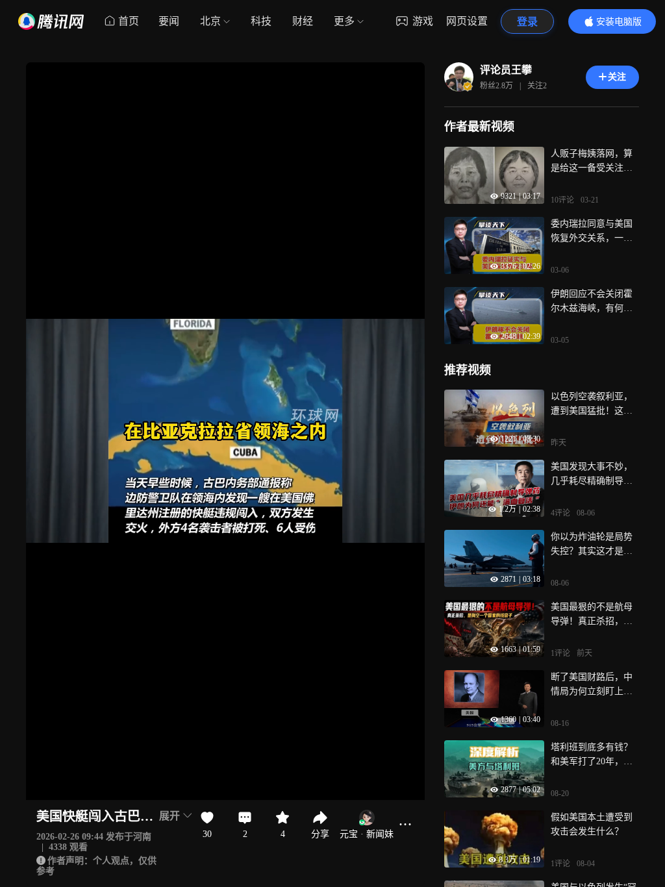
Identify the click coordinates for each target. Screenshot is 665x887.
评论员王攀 (506, 69)
